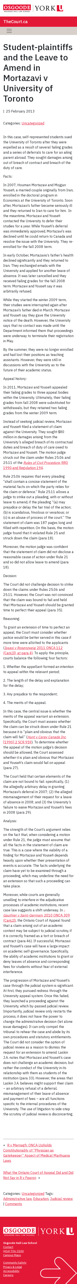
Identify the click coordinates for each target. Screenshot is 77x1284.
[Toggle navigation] (9, 31)
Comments (13, 1204)
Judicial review (61, 1199)
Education (41, 1199)
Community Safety (14, 1262)
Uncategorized (33, 123)
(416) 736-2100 (13, 1251)
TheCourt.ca (15, 21)
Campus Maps (12, 1255)
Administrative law (17, 1199)
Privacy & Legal (12, 1267)
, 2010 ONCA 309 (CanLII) (36, 915)
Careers (8, 1275)
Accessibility (11, 1271)
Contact (8, 1247)
